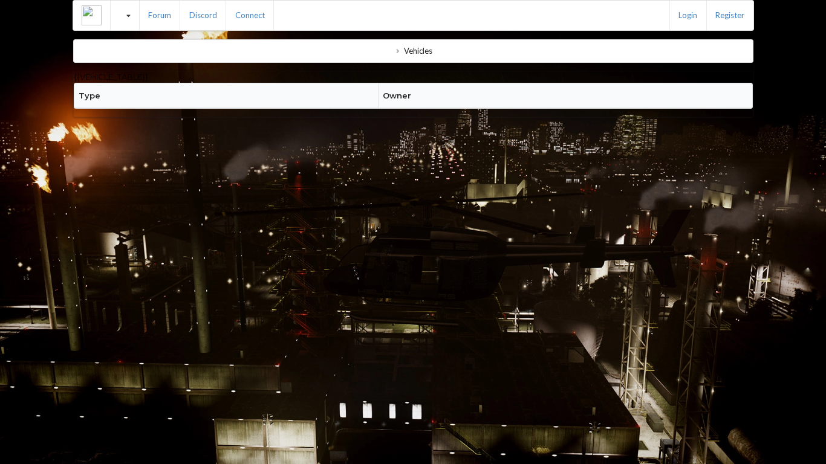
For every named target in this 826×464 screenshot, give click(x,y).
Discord (203, 15)
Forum (159, 15)
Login (687, 15)
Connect (250, 15)
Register (729, 15)
